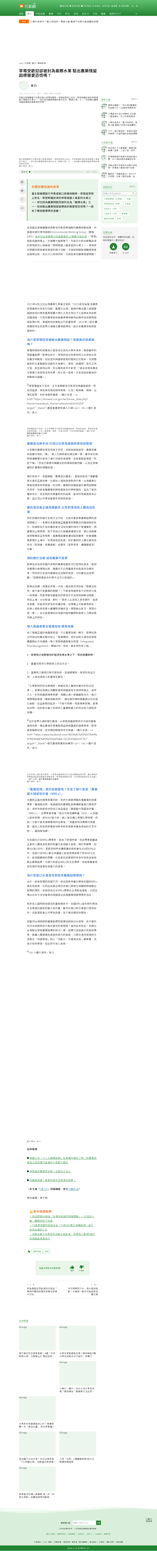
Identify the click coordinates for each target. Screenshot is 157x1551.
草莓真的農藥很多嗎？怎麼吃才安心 (50, 1171)
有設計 (97, 6)
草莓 (47, 1251)
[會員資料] (132, 6)
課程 (76, 13)
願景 (115, 6)
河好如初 (87, 6)
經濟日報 (75, 6)
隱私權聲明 (83, 1542)
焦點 (21, 13)
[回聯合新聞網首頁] (21, 6)
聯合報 (65, 6)
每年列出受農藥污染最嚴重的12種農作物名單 (61, 236)
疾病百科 (81, 1534)
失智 (95, 13)
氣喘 (119, 218)
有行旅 (107, 6)
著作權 (74, 1542)
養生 (29, 13)
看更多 (134, 99)
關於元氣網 (50, 1534)
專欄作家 (107, 1534)
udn (21, 63)
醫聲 (103, 13)
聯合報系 (93, 1542)
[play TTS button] (30, 172)
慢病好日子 (115, 13)
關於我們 (110, 1542)
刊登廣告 (37, 1542)
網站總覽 (119, 1542)
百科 (59, 13)
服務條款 (67, 1542)
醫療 (51, 13)
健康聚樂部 (61, 1534)
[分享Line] (22, 191)
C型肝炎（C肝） (111, 213)
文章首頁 (98, 1534)
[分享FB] (22, 182)
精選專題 (71, 1534)
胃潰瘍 (125, 213)
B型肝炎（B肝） (111, 208)
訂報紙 (101, 1542)
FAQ (45, 1542)
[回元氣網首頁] (30, 6)
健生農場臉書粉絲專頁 (48, 779)
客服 (50, 1542)
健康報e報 (65, 1523)
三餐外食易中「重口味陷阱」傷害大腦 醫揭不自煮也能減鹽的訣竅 (64, 21)
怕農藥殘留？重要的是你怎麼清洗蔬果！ (53, 1180)
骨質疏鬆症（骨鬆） (113, 203)
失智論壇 (40, 13)
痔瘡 (129, 199)
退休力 (85, 13)
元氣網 (27, 63)
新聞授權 (57, 1542)
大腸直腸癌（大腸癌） (114, 199)
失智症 (128, 203)
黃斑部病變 (109, 218)
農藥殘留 (37, 1251)
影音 (67, 13)
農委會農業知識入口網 (37, 433)
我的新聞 (125, 6)
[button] (136, 13)
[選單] (136, 6)
